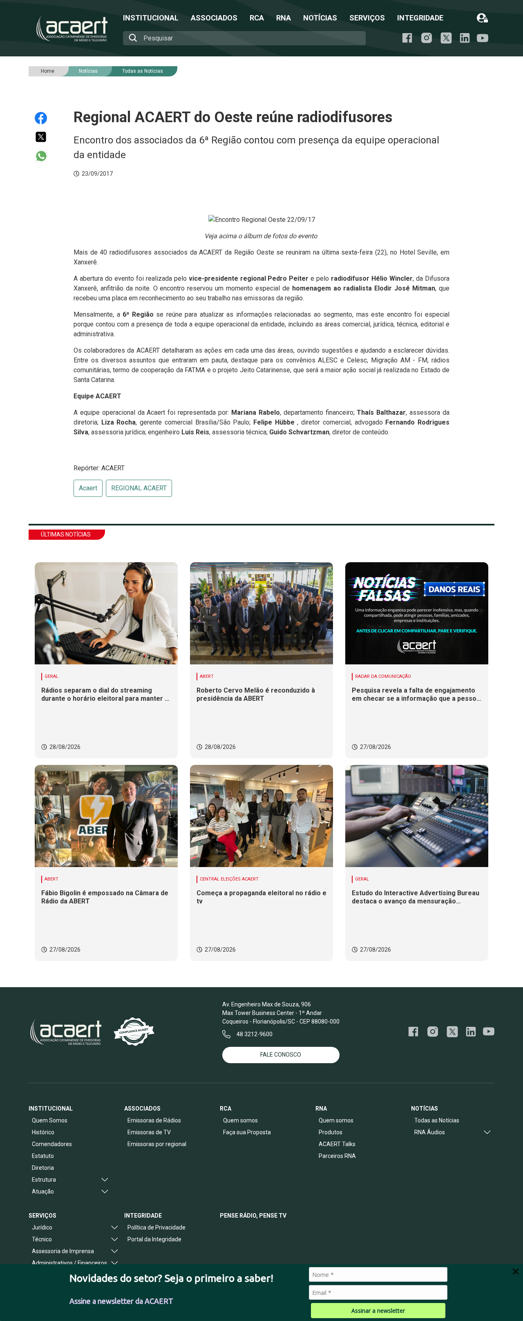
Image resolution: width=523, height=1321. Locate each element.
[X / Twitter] (446, 38)
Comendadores (52, 1144)
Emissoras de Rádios (154, 1120)
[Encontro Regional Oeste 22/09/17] (261, 219)
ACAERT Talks (337, 1144)
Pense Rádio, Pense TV (253, 1215)
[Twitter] (45, 137)
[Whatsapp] (45, 156)
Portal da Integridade (154, 1239)
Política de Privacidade (156, 1227)
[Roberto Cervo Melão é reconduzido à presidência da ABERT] (261, 613)
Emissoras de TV (149, 1132)
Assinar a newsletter (378, 1310)
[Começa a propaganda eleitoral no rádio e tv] (261, 816)
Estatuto (43, 1156)
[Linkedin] (464, 38)
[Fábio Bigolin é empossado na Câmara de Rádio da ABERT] (106, 816)
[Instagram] (426, 38)
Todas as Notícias (142, 71)
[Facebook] (407, 38)
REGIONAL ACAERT (139, 488)
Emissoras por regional (156, 1144)
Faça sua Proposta (247, 1132)
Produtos (330, 1132)
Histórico (43, 1132)
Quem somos (240, 1120)
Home (47, 71)
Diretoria (43, 1168)
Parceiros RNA (337, 1156)
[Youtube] (482, 38)
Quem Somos (49, 1120)
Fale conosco (280, 1054)
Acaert (88, 488)
